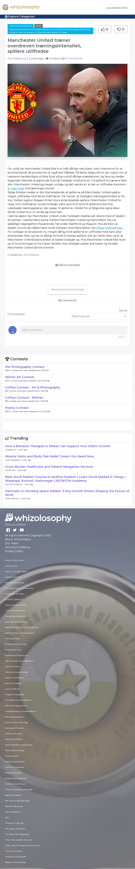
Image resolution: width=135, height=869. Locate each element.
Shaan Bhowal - (13, 498)
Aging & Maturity (13, 577)
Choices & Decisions (14, 599)
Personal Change (13, 772)
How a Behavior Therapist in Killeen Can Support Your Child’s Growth (57, 446)
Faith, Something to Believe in (19, 661)
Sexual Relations (12, 812)
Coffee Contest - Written (24, 397)
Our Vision (11, 543)
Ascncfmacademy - (14, 484)
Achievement (11, 566)
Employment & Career (15, 644)
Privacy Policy (14, 551)
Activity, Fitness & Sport (16, 571)
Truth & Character (13, 851)
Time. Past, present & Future (18, 840)
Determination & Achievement (19, 633)
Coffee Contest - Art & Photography (32, 387)
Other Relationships (14, 750)
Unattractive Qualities (15, 856)
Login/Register (116, 8)
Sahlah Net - (11, 470)
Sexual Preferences (13, 806)
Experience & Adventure (16, 655)
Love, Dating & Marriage (16, 722)
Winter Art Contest (19, 377)
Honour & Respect (13, 683)
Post (121, 337)
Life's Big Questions (14, 717)
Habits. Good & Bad (14, 677)
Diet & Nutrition (12, 638)
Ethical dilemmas (13, 649)
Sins (7, 817)
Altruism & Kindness (14, 582)
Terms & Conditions (17, 547)
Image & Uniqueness (14, 694)
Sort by (123, 310)
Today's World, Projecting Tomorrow (22, 845)
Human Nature (12, 689)
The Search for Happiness (17, 834)
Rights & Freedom (13, 795)
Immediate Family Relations (18, 700)
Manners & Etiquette (14, 728)
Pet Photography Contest (24, 367)
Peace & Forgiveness (14, 767)
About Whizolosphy (18, 539)
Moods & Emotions (14, 739)
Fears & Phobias (12, 666)
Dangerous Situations (15, 616)
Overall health (11, 756)
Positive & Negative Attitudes (18, 789)
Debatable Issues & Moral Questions (21, 627)
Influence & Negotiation (16, 705)
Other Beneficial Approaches (18, 745)
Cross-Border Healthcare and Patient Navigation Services (49, 467)
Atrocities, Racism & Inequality (19, 588)
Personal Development (16, 778)
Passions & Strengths (15, 761)
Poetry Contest (16, 408)
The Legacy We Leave (15, 828)
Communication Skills (15, 605)
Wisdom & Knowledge (15, 862)
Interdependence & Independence (20, 711)
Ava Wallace (16, 58)
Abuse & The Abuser (14, 560)
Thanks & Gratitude (14, 823)
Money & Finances (13, 733)
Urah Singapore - (13, 460)
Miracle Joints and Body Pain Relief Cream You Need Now (49, 456)
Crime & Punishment (15, 610)
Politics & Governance (15, 784)
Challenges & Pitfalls (14, 594)
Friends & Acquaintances (16, 672)
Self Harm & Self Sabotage (17, 800)
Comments (73, 58)
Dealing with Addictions (20, 26)
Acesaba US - (11, 449)
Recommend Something (67, 289)
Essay (38, 26)
